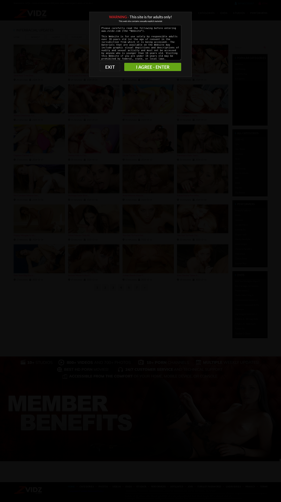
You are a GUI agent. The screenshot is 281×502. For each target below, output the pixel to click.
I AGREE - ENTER (152, 67)
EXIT (110, 67)
